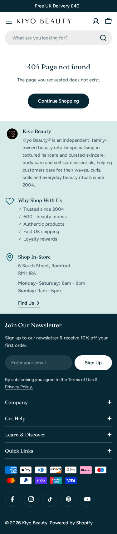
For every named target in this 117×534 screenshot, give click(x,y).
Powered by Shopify (71, 523)
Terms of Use (81, 379)
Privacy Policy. (19, 386)
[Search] (103, 38)
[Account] (96, 21)
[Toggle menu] (8, 21)
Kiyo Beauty (34, 523)
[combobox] (58, 37)
